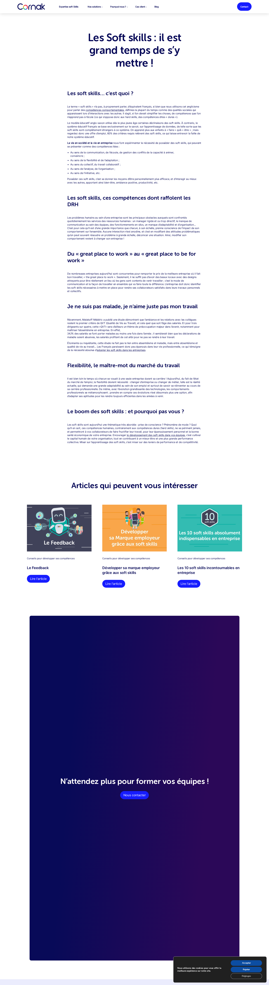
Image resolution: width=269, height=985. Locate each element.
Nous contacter (134, 795)
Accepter (246, 962)
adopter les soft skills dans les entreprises (121, 350)
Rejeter (246, 969)
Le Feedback (38, 568)
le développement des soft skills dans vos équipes (156, 435)
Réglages (246, 976)
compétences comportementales (105, 110)
